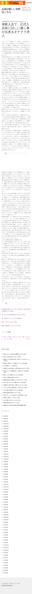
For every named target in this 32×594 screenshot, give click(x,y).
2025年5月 (5, 441)
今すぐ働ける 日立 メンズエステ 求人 (12, 400)
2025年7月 (5, 436)
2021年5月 (5, 562)
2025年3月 (5, 446)
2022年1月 (5, 542)
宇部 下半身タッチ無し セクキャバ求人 (8, 338)
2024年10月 (6, 459)
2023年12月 (6, 484)
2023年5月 (5, 502)
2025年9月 (5, 431)
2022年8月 (5, 524)
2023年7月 (5, 497)
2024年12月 (6, 454)
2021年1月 (5, 572)
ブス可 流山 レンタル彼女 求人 (10, 365)
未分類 (8, 332)
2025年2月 (5, 449)
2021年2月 (5, 570)
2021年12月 (6, 545)
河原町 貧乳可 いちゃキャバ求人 (11, 397)
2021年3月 (5, 567)
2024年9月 (5, 461)
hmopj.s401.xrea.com (20, 21)
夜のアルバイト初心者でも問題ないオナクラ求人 (14, 354)
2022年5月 (5, 532)
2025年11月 (6, 426)
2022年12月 (6, 514)
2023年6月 (5, 499)
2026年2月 (5, 418)
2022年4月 (5, 535)
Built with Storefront (7, 585)
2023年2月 (5, 509)
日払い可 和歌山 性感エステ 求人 (11, 377)
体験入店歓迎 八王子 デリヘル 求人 (11, 402)
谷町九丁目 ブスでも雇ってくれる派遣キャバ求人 (15, 395)
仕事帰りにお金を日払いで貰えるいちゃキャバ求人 (15, 385)
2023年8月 (5, 494)
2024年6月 (5, 469)
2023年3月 (5, 507)
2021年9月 (5, 552)
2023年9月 (5, 492)
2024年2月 (5, 479)
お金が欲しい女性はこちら (11, 10)
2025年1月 (5, 451)
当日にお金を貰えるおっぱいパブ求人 (12, 356)
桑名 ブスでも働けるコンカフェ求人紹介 (13, 375)
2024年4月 (5, 474)
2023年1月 (5, 512)
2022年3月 (5, 537)
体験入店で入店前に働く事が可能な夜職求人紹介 (14, 405)
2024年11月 (6, 456)
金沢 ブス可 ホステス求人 (9, 322)
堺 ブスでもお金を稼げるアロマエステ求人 (14, 314)
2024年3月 (5, 476)
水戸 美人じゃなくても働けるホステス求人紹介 (14, 382)
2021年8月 (5, 555)
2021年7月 (5, 557)
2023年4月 (5, 504)
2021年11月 (6, 547)
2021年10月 (6, 550)
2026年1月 (5, 421)
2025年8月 (5, 433)
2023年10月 (6, 489)
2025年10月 (6, 428)
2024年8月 (5, 464)
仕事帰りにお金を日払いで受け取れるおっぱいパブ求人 (16, 368)
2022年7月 (5, 527)
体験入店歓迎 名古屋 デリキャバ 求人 (12, 392)
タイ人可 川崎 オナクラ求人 (23, 338)
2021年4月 (5, 565)
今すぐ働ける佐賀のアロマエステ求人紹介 (13, 390)
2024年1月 (5, 481)
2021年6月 (5, 560)
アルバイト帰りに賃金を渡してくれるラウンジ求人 (15, 387)
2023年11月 (6, 486)
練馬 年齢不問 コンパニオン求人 (11, 325)
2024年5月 (5, 471)
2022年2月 (5, 540)
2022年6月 (5, 529)
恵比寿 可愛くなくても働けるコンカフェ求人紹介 (15, 363)
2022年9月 (5, 522)
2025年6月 (5, 438)
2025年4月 (5, 443)
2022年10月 (6, 519)
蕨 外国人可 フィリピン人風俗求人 (12, 318)
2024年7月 (5, 466)
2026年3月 (5, 416)
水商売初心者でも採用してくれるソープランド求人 (15, 380)
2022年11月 (6, 517)
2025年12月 (6, 423)
